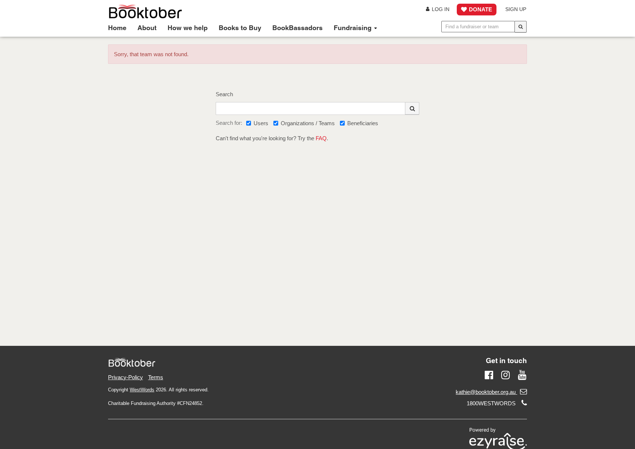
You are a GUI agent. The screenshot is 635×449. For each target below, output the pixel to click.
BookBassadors (297, 28)
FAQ (321, 138)
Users (261, 123)
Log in (440, 9)
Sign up (515, 9)
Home (117, 28)
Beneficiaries (362, 123)
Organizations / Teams (308, 123)
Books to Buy (240, 28)
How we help (188, 28)
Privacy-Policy (125, 377)
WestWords (142, 389)
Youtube (522, 374)
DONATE (480, 9)
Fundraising (353, 28)
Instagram (505, 374)
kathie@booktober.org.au (486, 392)
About (147, 28)
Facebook (489, 374)
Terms (155, 377)
